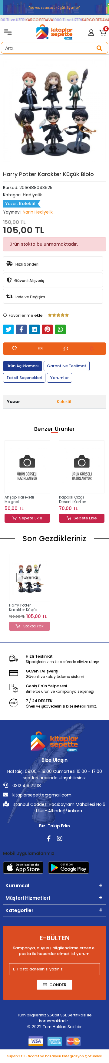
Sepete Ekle (30, 518)
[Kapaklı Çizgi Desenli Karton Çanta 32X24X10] (81, 467)
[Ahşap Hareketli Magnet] (27, 467)
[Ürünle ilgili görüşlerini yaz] (67, 348)
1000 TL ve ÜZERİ (65, 19)
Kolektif (64, 401)
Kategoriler (19, 910)
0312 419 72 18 (26, 786)
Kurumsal (17, 885)
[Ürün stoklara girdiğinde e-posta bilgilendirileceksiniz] (93, 348)
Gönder (57, 985)
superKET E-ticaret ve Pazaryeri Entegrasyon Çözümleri (54, 1056)
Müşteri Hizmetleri (27, 898)
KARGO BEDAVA (37, 19)
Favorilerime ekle (25, 315)
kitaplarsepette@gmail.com (41, 795)
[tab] (22, 366)
